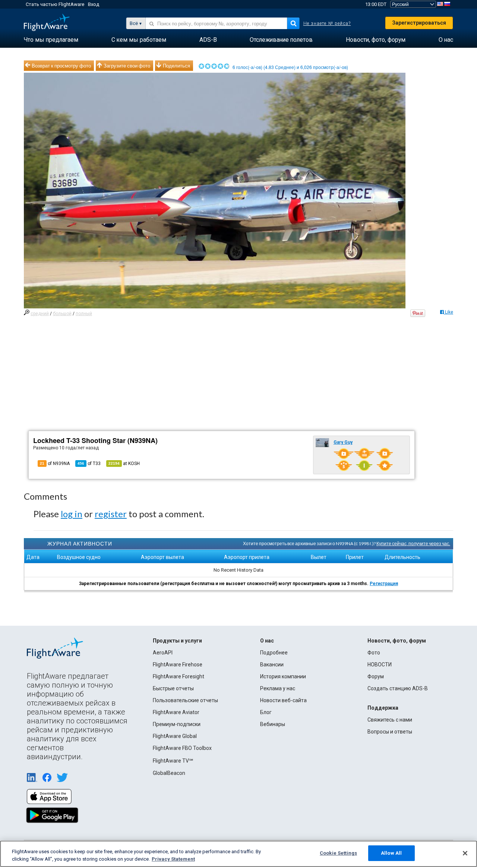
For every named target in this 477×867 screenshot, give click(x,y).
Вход (93, 4)
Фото (373, 653)
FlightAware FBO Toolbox (182, 748)
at (124, 463)
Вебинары (272, 724)
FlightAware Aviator (176, 712)
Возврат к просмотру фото (61, 66)
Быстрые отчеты (173, 688)
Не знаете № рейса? (327, 23)
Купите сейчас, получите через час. (413, 543)
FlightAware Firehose (177, 664)
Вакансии (272, 664)
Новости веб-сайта (283, 700)
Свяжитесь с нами (389, 720)
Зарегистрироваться (419, 23)
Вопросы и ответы (389, 732)
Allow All (391, 853)
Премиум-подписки (176, 724)
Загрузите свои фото (127, 66)
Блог (266, 712)
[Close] (465, 853)
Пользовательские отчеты (185, 700)
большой (62, 313)
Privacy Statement (173, 859)
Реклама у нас (277, 688)
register (111, 513)
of (89, 463)
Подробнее (274, 653)
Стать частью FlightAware (55, 4)
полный (84, 313)
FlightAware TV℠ (173, 761)
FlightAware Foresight (178, 676)
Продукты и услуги (177, 641)
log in (71, 513)
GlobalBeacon (169, 773)
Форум (375, 676)
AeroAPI (163, 653)
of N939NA (55, 463)
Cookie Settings (338, 853)
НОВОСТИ (379, 664)
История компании (283, 676)
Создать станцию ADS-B (397, 688)
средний (40, 313)
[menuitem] (51, 40)
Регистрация (384, 583)
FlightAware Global (175, 736)
